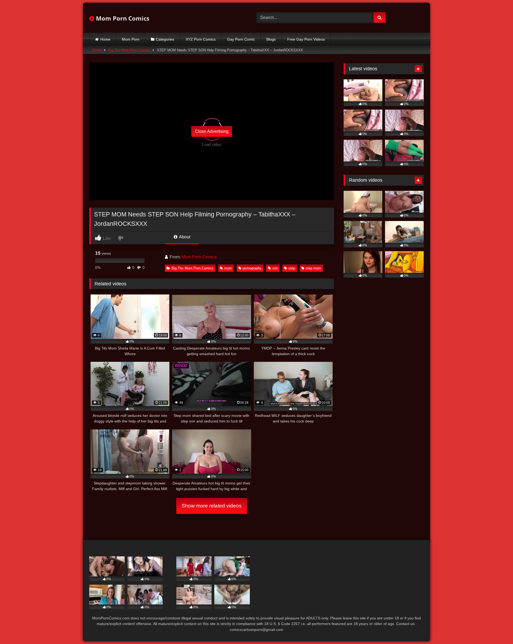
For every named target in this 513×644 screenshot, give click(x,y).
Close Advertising (211, 131)
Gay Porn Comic (241, 39)
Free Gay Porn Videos (306, 39)
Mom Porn (130, 39)
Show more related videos (212, 506)
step (291, 268)
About (184, 237)
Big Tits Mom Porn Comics (129, 50)
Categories (165, 39)
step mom (313, 268)
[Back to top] (496, 628)
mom (228, 268)
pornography (252, 268)
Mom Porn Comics (121, 18)
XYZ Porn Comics (201, 39)
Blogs (271, 39)
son (275, 268)
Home (105, 39)
